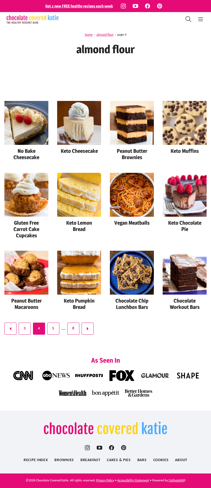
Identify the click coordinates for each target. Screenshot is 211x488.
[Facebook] (147, 6)
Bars (142, 460)
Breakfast (90, 460)
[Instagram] (123, 6)
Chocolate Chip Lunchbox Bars (131, 304)
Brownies (64, 460)
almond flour (104, 34)
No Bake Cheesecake (26, 154)
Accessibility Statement (133, 480)
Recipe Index (36, 460)
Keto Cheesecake (79, 151)
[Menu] (201, 19)
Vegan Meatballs (132, 223)
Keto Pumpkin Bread (79, 304)
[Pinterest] (160, 6)
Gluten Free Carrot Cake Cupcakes (26, 229)
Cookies (161, 460)
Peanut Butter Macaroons (26, 304)
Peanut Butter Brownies (132, 154)
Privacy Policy (105, 480)
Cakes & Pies (119, 460)
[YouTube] (135, 6)
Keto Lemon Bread (79, 226)
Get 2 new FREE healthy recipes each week (79, 6)
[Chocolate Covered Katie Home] (33, 19)
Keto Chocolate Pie (184, 226)
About (181, 460)
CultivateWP (177, 480)
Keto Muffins (185, 151)
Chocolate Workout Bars (185, 304)
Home (89, 34)
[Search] (188, 19)
